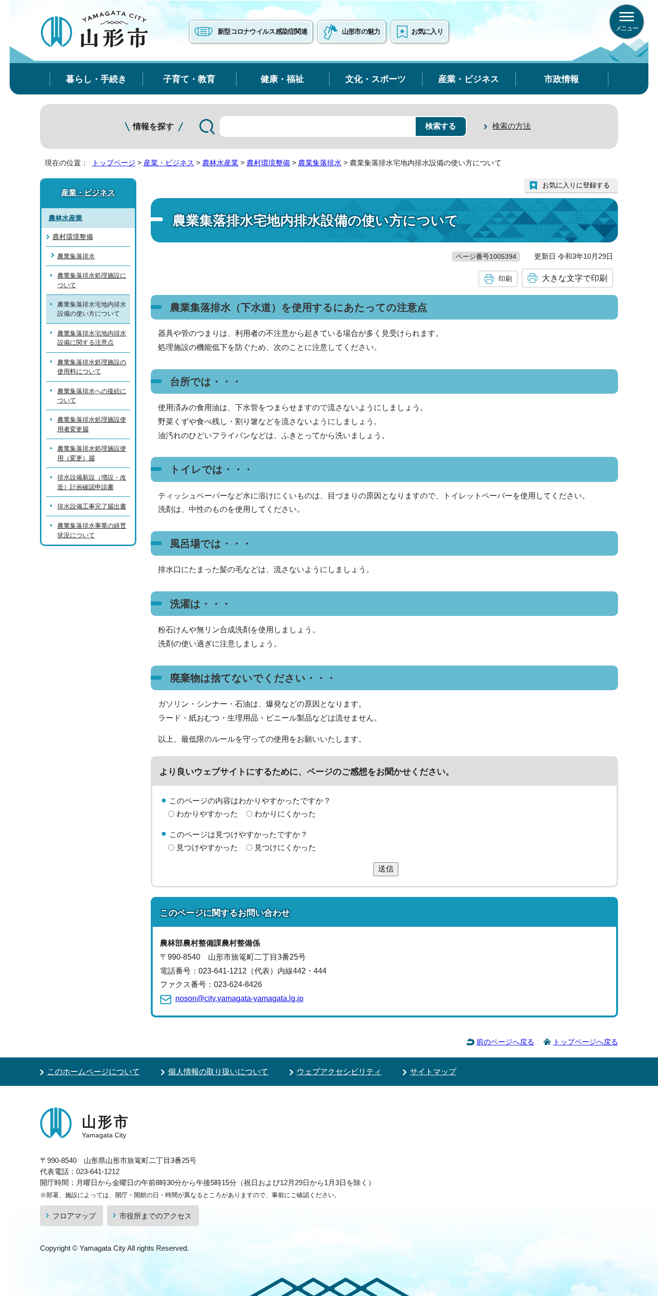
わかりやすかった (207, 814)
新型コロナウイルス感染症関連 (262, 31)
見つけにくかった (285, 847)
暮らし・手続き (96, 79)
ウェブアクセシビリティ (339, 1072)
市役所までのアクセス (155, 1216)
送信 (386, 869)
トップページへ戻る (585, 1042)
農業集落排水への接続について (91, 395)
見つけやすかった (207, 847)
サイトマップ (433, 1072)
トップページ (113, 163)
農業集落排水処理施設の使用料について (91, 367)
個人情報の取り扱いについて (218, 1072)
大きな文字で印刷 (574, 278)
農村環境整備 (268, 163)
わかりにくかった (285, 814)
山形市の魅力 (361, 31)
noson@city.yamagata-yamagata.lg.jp (239, 998)
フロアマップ (74, 1216)
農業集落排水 (320, 163)
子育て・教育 (189, 79)
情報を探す (153, 126)
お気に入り (427, 31)
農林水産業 (220, 163)
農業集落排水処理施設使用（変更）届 (91, 453)
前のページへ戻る (505, 1042)
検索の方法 (511, 126)
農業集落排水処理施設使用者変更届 (91, 424)
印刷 (505, 278)
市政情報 (561, 79)
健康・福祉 (282, 79)
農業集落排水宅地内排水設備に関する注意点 (91, 338)
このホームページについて (93, 1072)
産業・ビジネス (468, 79)
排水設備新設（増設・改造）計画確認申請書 (91, 482)
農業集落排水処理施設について (91, 280)
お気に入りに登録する (576, 185)
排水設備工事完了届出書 (91, 506)
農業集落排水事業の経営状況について (91, 530)
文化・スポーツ (375, 79)
